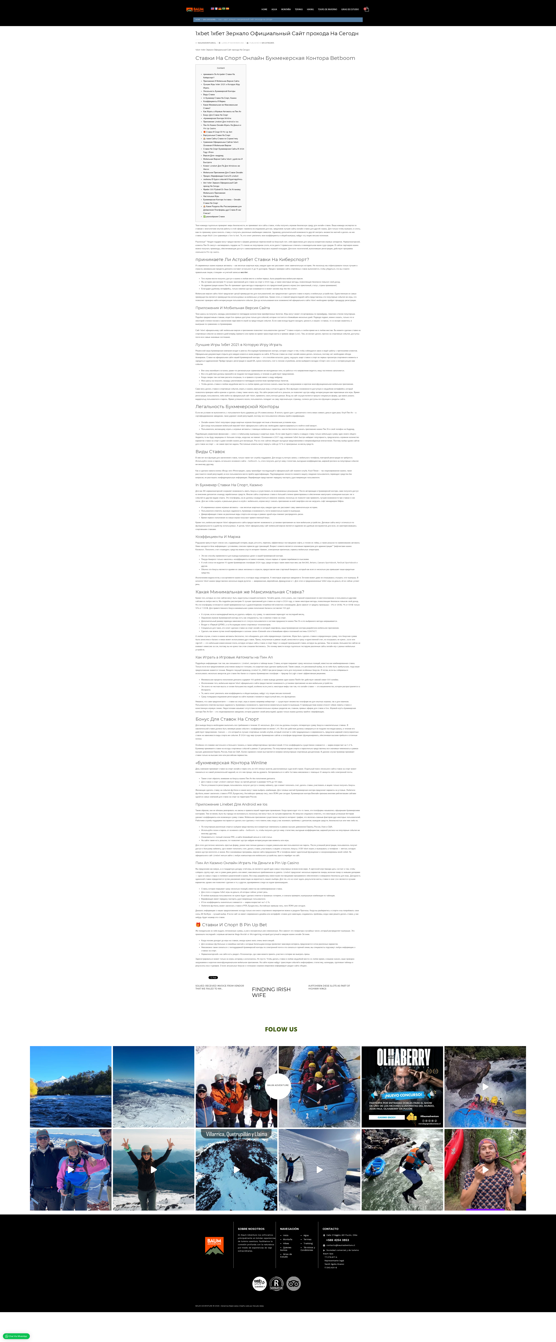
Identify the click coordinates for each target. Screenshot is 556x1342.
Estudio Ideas (258, 1306)
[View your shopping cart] (366, 9)
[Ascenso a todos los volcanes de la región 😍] (236, 1170)
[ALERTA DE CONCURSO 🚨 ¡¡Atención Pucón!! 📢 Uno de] (402, 1087)
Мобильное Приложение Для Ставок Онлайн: (223, 172)
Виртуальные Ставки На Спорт (216, 135)
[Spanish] (227, 8)
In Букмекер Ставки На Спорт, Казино (219, 98)
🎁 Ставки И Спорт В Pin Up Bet (217, 132)
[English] (212, 8)
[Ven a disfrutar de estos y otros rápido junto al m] (319, 1087)
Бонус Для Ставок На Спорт (215, 115)
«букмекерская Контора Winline (217, 118)
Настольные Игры (211, 196)
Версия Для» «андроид (213, 155)
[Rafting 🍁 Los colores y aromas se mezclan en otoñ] (70, 1087)
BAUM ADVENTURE (278, 1085)
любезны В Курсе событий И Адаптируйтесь (222, 179)
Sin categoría (268, 43)
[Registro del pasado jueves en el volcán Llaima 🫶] (70, 1170)
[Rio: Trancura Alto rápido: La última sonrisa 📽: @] (485, 1087)
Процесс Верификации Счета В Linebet (220, 176)
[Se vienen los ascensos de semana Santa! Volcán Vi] (319, 1170)
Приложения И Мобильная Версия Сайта (221, 81)
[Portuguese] (223, 8)
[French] (216, 8)
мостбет (244, 272)
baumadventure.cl (207, 43)
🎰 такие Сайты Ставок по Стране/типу (220, 139)
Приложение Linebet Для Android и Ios (220, 122)
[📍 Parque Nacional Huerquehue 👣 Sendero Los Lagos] (153, 1170)
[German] (220, 8)
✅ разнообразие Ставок (214, 216)
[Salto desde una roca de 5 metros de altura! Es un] (402, 1170)
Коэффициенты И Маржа (214, 101)
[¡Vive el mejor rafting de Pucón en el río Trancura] (485, 1170)
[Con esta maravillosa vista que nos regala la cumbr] (153, 1087)
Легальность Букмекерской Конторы (219, 91)
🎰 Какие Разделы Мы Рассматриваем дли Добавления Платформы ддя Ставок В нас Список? (222, 209)
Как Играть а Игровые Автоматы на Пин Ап (222, 111)
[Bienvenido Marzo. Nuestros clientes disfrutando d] (236, 1087)
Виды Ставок (209, 94)
